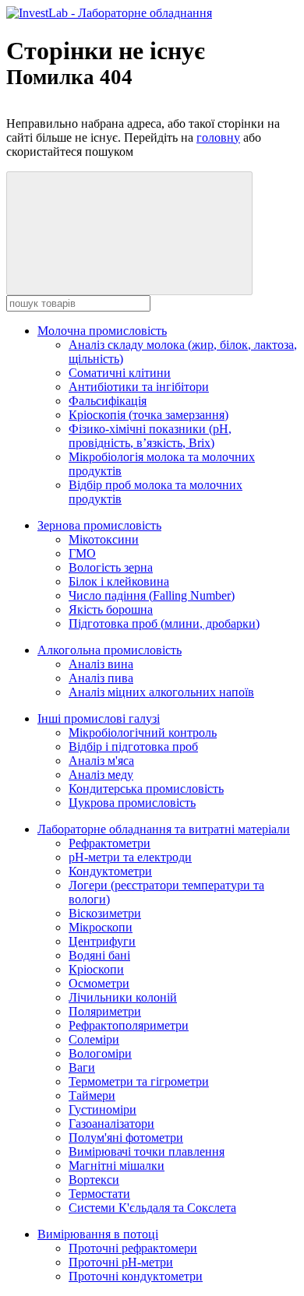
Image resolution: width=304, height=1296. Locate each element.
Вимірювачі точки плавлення (146, 1151)
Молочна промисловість (102, 330)
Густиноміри (102, 1109)
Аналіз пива (101, 678)
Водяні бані (99, 955)
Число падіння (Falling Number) (152, 595)
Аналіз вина (101, 664)
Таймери (92, 1095)
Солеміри (94, 1039)
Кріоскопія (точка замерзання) (148, 414)
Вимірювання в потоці (97, 1234)
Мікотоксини (104, 539)
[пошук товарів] (129, 233)
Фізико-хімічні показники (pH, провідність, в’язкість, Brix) (150, 435)
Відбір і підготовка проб (133, 746)
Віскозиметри (105, 913)
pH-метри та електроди (130, 857)
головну (218, 137)
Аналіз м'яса (101, 760)
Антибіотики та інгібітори (139, 386)
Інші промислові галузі (98, 718)
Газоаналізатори (111, 1123)
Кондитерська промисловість (146, 788)
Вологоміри (100, 1053)
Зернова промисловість (99, 525)
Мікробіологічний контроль (143, 732)
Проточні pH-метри (121, 1262)
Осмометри (99, 983)
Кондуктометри (110, 871)
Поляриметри (105, 1011)
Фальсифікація (108, 400)
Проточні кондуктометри (136, 1276)
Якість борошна (111, 609)
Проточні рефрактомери (133, 1248)
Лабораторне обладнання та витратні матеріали (163, 829)
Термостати (99, 1193)
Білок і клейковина (119, 581)
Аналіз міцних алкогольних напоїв (161, 692)
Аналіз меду (101, 774)
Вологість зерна (111, 567)
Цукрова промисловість (132, 802)
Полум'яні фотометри (126, 1137)
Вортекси (94, 1179)
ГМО (82, 553)
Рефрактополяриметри (129, 1025)
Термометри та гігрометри (139, 1081)
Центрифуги (102, 941)
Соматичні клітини (120, 372)
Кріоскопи (96, 969)
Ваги (82, 1067)
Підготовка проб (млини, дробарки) (164, 623)
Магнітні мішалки (116, 1165)
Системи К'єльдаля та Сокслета (152, 1207)
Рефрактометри (109, 843)
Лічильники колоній (123, 997)
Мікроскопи (101, 927)
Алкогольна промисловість (109, 650)
